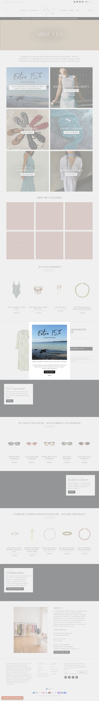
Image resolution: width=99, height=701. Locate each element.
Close (49, 375)
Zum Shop (49, 372)
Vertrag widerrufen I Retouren (12, 697)
